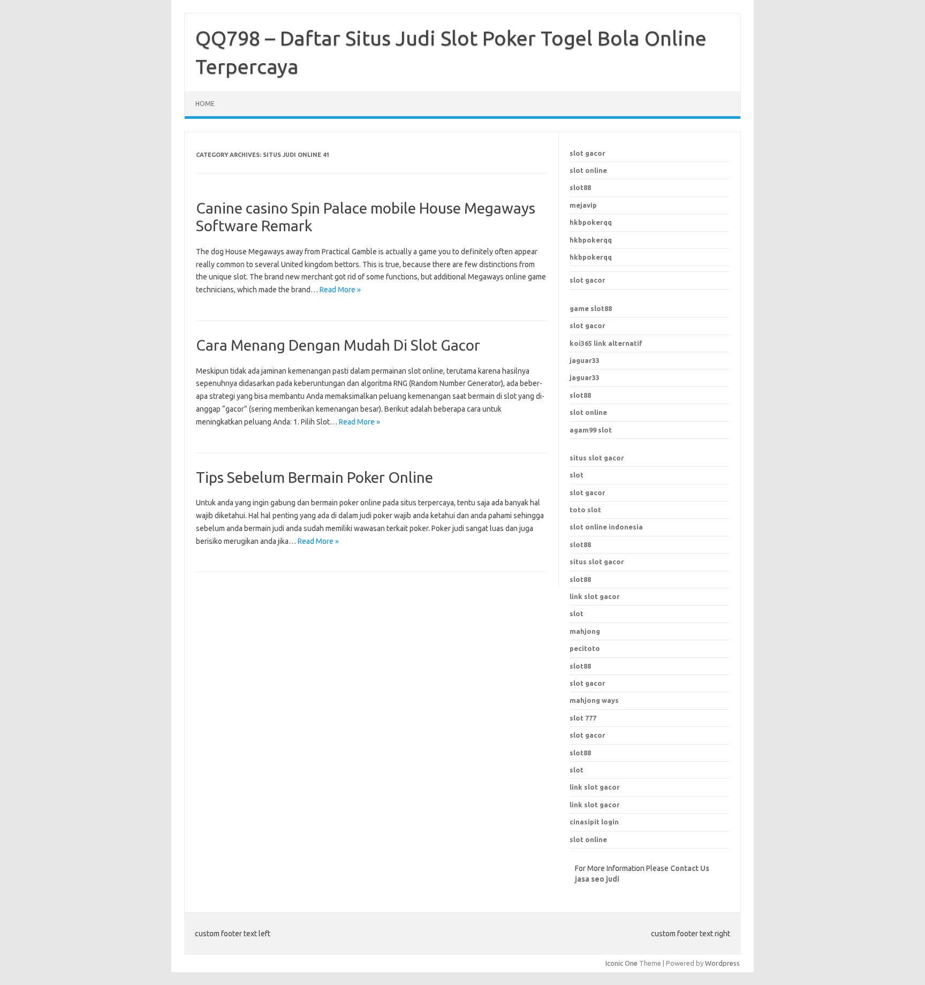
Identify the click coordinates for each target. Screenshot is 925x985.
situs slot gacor (597, 457)
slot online (588, 170)
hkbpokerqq (591, 222)
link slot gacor (595, 596)
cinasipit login (594, 821)
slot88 (580, 187)
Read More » (340, 289)
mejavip (583, 205)
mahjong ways (594, 700)
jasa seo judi (597, 879)
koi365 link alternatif (606, 343)
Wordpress (722, 963)
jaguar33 (585, 360)
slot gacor (587, 153)
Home (205, 103)
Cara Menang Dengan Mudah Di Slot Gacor (338, 345)
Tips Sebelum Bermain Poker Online (314, 477)
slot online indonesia (606, 527)
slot (576, 475)
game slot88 (591, 308)
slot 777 (583, 718)
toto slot (585, 509)
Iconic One (621, 963)
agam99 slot (591, 430)
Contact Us (689, 868)
